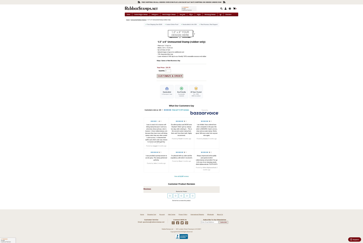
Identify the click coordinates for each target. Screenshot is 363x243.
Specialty (182, 14)
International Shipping (197, 214)
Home (128, 14)
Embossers (155, 14)
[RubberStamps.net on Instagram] (173, 223)
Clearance (228, 14)
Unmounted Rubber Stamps (138, 20)
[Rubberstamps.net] (141, 8)
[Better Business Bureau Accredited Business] (181, 238)
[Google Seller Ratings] (189, 8)
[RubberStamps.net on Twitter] (182, 223)
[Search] (221, 8)
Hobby (199, 14)
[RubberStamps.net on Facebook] (177, 223)
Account (162, 214)
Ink (220, 14)
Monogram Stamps (210, 14)
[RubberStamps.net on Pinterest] (186, 223)
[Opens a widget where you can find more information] (354, 239)
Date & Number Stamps (169, 14)
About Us (220, 214)
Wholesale (210, 214)
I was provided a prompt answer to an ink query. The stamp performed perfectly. (156, 158)
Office (191, 14)
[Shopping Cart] (234, 8)
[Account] (225, 8)
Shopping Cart (151, 214)
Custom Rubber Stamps (141, 14)
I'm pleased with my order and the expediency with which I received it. (181, 157)
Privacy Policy (183, 214)
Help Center (171, 214)
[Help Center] (230, 8)
